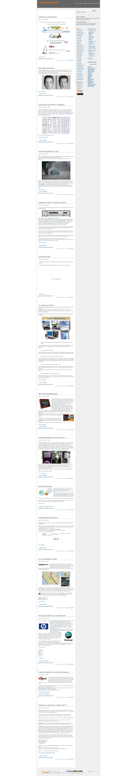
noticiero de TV (52, 111)
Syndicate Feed (80, 83)
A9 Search (43, 601)
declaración (62, 630)
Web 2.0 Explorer (91, 85)
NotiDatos (45, 191)
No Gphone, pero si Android (92, 42)
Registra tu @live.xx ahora (92, 36)
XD (57, 410)
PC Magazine (48, 307)
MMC (60, 410)
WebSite (45, 245)
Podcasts (79, 88)
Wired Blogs (43, 242)
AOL (44, 506)
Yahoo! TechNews (91, 69)
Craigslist (42, 115)
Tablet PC (40, 375)
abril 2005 (79, 38)
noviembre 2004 (80, 32)
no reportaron (42, 184)
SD (50, 410)
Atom (44, 523)
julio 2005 (79, 43)
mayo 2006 (79, 59)
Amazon (48, 115)
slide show (61, 402)
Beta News (90, 75)
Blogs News (90, 74)
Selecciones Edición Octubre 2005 (48, 752)
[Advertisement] (56, 13)
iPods (41, 442)
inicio (77, 3)
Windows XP (68, 345)
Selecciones (40, 710)
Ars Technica (46, 447)
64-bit (52, 359)
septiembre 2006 (80, 65)
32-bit (73, 359)
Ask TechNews (91, 70)
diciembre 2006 (80, 70)
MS (55, 410)
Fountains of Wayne (49, 265)
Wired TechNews (91, 71)
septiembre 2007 (80, 74)
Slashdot (89, 73)
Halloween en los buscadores (92, 54)
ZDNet (42, 658)
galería (90, 3)
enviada (65, 630)
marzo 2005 (79, 37)
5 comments (71, 248)
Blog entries (79, 85)
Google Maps (67, 587)
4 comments (71, 60)
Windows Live (48, 506)
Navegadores (46, 660)
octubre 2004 (79, 30)
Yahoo (52, 506)
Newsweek (43, 158)
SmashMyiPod (50, 219)
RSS (41, 523)
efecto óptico (60, 70)
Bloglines (53, 525)
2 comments (71, 509)
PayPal (60, 220)
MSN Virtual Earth (60, 587)
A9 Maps (46, 569)
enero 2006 (79, 52)
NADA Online (42, 185)
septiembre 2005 (80, 46)
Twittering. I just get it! (92, 44)
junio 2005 (79, 41)
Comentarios (79, 87)
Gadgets (45, 426)
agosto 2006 (79, 63)
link (67, 60)
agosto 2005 (79, 44)
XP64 (71, 358)
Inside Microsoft (91, 81)
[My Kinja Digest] (54, 771)
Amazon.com (52, 563)
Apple (46, 221)
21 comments (70, 759)
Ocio (44, 56)
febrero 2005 (79, 35)
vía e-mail (93, 24)
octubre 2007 (79, 76)
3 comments (71, 478)
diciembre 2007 (80, 79)
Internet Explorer (62, 621)
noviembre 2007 (80, 77)
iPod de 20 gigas (60, 221)
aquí (67, 239)
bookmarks (96, 3)
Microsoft (45, 382)
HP (58, 622)
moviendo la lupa (57, 589)
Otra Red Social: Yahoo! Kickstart (92, 47)
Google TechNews (91, 68)
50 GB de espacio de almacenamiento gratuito (92, 50)
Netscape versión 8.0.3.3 (57, 629)
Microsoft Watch (91, 79)
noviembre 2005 (80, 49)
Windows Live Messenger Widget (91, 33)
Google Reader (64, 522)
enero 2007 (79, 71)
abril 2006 (79, 57)
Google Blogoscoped (92, 84)
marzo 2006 (79, 55)
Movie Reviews (91, 86)
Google (46, 109)
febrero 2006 (79, 54)
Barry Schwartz (44, 685)
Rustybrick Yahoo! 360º (45, 692)
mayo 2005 (79, 40)
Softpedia (90, 76)
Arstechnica (90, 72)
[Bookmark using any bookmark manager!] (45, 58)
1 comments (71, 697)
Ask (44, 693)
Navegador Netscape (54, 621)
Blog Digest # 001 (92, 30)
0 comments (71, 96)
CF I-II (53, 410)
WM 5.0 (39, 352)
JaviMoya (45, 70)
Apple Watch (90, 83)
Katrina (57, 156)
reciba (39, 233)
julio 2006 (79, 62)
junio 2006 (79, 60)
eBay (45, 115)
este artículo (40, 420)
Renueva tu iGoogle (91, 39)
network (85, 3)
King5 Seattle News (44, 137)
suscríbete (78, 23)
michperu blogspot (48, 2)
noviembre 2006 (80, 68)
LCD (65, 413)
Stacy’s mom (60, 265)
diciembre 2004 (80, 34)
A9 (50, 568)
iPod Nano (58, 447)
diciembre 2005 (80, 51)
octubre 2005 (79, 48)
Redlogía (41, 522)
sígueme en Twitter (93, 64)
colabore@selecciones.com (53, 745)
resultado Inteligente (42, 688)
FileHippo (89, 78)
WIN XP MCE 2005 (42, 366)
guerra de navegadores (58, 626)
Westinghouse (56, 405)
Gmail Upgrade (92, 55)
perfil (80, 3)
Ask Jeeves (60, 685)
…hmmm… (43, 91)
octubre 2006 (79, 66)
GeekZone (90, 80)
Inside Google (90, 82)
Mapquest (64, 595)
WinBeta (89, 77)
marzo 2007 (79, 73)
